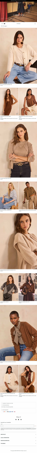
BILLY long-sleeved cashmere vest (6, 84)
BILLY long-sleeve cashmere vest (5, 210)
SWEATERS (7, 18)
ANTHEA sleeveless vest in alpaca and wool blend (27, 210)
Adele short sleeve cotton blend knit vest (7, 393)
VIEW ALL (2, 18)
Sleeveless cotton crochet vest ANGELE (25, 116)
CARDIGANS (12, 18)
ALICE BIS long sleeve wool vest (5, 178)
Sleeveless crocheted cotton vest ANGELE (26, 393)
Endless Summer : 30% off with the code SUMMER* (18, 0)
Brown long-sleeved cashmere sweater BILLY (8, 361)
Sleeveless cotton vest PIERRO (5, 116)
